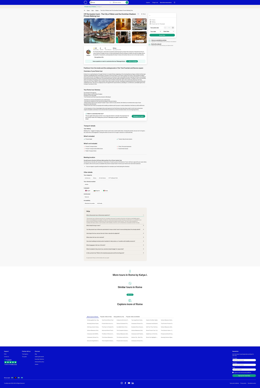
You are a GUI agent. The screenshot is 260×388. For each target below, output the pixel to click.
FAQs (5, 354)
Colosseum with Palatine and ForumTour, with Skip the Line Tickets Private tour (137, 334)
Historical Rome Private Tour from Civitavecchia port (108, 330)
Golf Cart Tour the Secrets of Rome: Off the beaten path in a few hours (152, 327)
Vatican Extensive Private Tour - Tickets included (123, 323)
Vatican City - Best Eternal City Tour (137, 337)
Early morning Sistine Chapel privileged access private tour (93, 340)
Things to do (155, 2)
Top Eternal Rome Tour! (107, 320)
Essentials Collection (39, 359)
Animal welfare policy (39, 361)
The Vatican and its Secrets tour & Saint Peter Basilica (123, 337)
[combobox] (169, 31)
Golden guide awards (39, 356)
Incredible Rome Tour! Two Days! (123, 327)
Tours (88, 10)
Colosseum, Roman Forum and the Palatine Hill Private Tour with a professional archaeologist (137, 323)
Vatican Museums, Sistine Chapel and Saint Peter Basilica (93, 330)
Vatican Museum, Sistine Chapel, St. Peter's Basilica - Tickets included (167, 320)
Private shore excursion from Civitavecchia (123, 340)
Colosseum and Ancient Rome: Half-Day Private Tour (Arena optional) (152, 323)
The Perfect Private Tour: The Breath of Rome (167, 323)
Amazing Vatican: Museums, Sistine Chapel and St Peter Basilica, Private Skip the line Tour (167, 337)
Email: (233, 367)
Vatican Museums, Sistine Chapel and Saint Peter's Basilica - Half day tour (123, 334)
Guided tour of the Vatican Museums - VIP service (152, 334)
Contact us (6, 356)
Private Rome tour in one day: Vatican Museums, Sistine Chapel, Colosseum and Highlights (108, 323)
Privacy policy (243, 383)
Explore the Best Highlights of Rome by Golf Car (152, 320)
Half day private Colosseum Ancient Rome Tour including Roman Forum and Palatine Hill (93, 327)
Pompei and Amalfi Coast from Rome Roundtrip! (167, 334)
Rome (97, 10)
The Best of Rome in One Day (108, 334)
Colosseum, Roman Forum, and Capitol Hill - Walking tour (137, 340)
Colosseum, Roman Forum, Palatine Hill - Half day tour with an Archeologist (93, 337)
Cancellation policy (252, 383)
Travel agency (25, 354)
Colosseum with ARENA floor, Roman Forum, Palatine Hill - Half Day (93, 334)
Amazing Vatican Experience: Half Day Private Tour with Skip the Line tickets (93, 323)
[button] (99, 30)
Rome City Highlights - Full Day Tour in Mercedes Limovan (152, 337)
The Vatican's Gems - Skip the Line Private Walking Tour (167, 330)
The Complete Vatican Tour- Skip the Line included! (123, 330)
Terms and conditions (234, 383)
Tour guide (24, 356)
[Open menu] (174, 2)
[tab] (92, 316)
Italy (92, 10)
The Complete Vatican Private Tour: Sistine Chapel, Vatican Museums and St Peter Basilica (108, 340)
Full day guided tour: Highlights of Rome (93, 320)
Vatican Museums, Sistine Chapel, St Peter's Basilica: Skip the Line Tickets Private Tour (137, 330)
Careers (36, 364)
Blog (36, 354)
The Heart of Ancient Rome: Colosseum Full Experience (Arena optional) (108, 327)
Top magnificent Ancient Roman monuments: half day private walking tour (137, 320)
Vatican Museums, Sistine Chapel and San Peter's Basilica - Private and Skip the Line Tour (167, 327)
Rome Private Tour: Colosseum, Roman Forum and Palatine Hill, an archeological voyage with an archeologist (152, 330)
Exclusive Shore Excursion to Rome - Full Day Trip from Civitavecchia (137, 327)
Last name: (234, 363)
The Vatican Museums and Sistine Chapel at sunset (108, 337)
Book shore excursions (166, 2)
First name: (234, 358)
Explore (148, 2)
